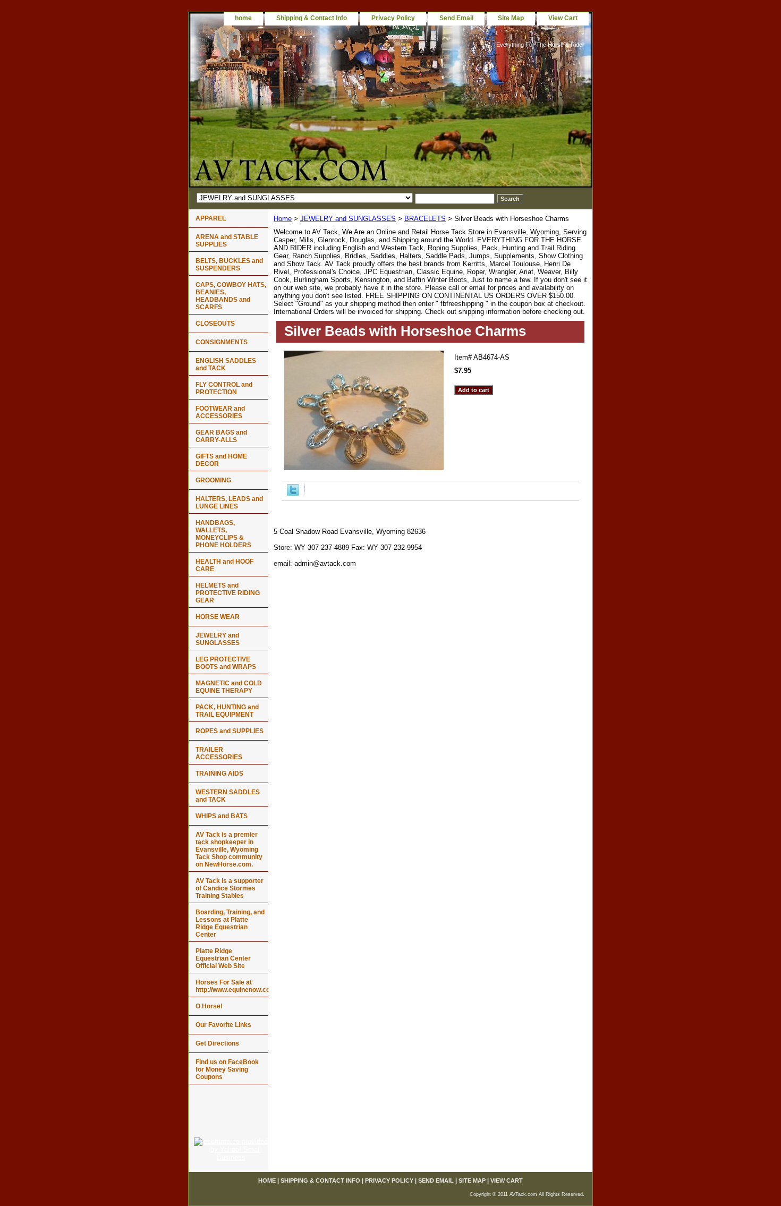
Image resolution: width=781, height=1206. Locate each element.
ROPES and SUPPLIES (230, 731)
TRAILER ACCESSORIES (219, 753)
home (243, 18)
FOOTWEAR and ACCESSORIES (220, 412)
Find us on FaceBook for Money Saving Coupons (227, 1069)
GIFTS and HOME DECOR (221, 460)
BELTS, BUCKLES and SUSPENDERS (229, 264)
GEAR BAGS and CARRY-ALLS (221, 436)
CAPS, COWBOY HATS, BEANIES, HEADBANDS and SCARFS (231, 296)
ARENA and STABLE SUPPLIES (227, 240)
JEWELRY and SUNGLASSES (348, 219)
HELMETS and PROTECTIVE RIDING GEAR (228, 593)
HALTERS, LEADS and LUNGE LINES (229, 502)
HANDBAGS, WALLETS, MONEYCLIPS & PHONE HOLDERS (223, 534)
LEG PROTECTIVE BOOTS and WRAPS (226, 663)
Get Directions (217, 1043)
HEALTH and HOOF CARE (224, 565)
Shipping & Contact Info (311, 18)
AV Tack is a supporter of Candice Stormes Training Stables (230, 888)
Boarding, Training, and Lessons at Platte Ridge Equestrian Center (230, 923)
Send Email (456, 18)
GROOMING (213, 480)
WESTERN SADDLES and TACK (228, 795)
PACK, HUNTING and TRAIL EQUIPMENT (227, 710)
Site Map (511, 18)
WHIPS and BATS (222, 816)
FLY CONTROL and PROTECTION (224, 388)
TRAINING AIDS (219, 773)
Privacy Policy (393, 18)
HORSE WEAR (218, 617)
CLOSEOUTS (215, 323)
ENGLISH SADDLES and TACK (226, 364)
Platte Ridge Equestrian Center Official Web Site (223, 958)
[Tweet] (293, 494)
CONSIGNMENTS (222, 342)
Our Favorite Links (223, 1025)
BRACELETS (425, 219)
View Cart (563, 18)
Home (283, 219)
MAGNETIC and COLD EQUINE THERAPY (229, 687)
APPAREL (211, 218)
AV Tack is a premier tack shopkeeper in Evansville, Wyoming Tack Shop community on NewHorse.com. (229, 849)
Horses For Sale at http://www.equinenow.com (232, 986)
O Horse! (209, 1006)
